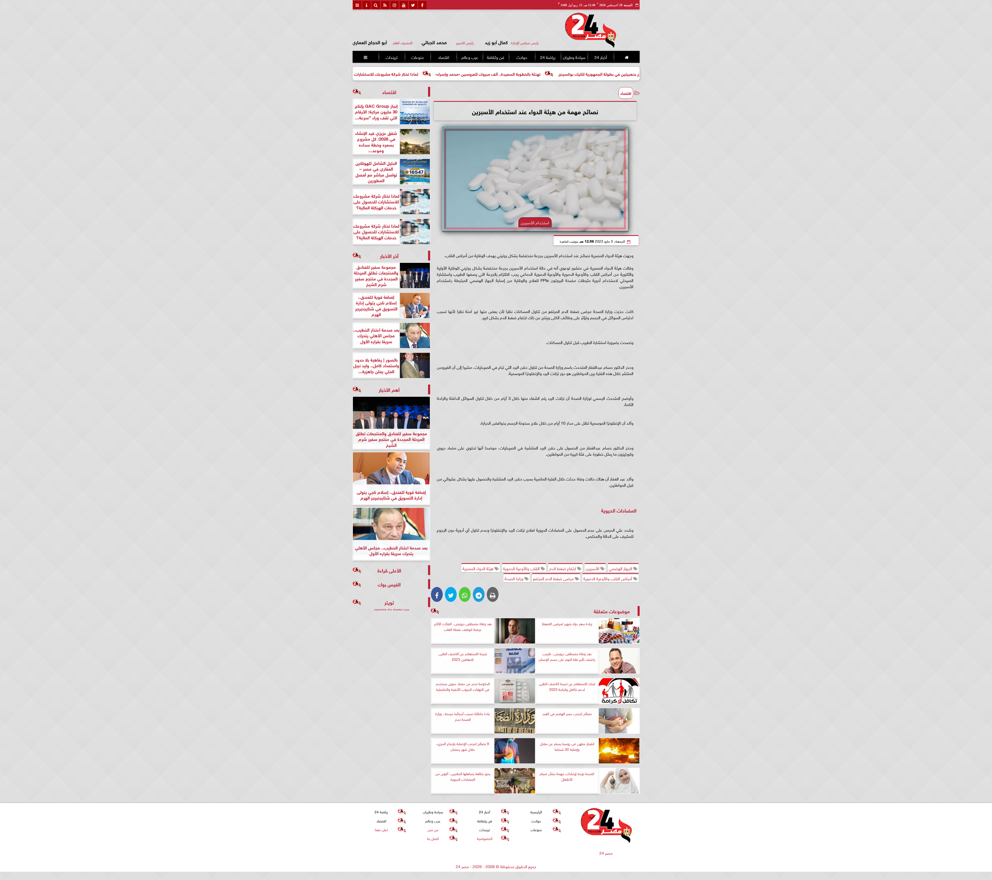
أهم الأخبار (389, 389)
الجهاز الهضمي (621, 568)
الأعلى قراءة (389, 570)
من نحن (432, 829)
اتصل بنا (433, 838)
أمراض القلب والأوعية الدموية (608, 578)
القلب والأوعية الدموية (522, 568)
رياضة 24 (547, 56)
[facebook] (422, 5)
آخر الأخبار (389, 255)
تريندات (391, 56)
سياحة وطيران (574, 56)
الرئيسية (536, 811)
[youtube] (404, 5)
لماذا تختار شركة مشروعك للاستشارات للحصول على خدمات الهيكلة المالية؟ (424, 73)
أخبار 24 (600, 56)
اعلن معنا (381, 829)
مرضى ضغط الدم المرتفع (554, 578)
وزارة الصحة (514, 578)
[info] (366, 5)
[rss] (385, 5)
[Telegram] (478, 594)
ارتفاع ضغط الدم (563, 568)
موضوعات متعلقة (612, 611)
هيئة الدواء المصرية (478, 568)
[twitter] (413, 5)
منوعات (417, 56)
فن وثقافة (495, 56)
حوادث (521, 56)
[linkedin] (394, 5)
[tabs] (357, 5)
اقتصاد (443, 56)
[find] (376, 5)
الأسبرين (593, 568)
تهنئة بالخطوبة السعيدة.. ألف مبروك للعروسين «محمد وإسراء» (557, 73)
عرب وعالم (469, 56)
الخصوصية (484, 838)
